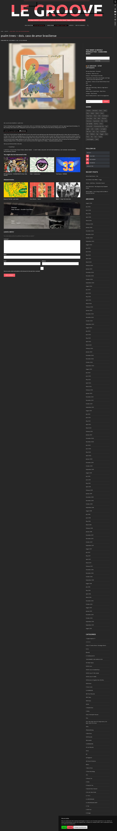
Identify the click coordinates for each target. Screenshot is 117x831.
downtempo (105, 115)
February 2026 (89, 224)
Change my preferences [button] (80, 827)
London (97, 128)
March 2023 (89, 345)
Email (5, 261)
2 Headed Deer (89, 707)
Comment (6, 239)
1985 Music (88, 700)
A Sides (88, 781)
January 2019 (89, 493)
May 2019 (88, 483)
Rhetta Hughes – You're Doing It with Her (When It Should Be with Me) (97, 192)
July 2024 (88, 289)
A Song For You (89, 785)
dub (95, 118)
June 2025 (88, 251)
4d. (86, 754)
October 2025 (89, 237)
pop (97, 131)
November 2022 (90, 358)
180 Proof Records (90, 693)
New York (89, 131)
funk (106, 121)
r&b (87, 134)
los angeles (103, 128)
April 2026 (88, 217)
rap (97, 134)
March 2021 (88, 428)
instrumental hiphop (10, 151)
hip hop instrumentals (53, 149)
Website (44, 261)
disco (95, 115)
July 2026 (88, 206)
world (97, 139)
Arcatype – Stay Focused (91, 93)
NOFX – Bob (88, 85)
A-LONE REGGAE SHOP (91, 802)
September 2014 (90, 621)
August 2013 (89, 628)
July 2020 (88, 445)
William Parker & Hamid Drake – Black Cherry (95, 91)
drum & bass (89, 118)
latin (92, 128)
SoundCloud (11, 146)
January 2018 (89, 531)
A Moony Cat (89, 778)
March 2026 (89, 220)
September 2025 (90, 241)
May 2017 (88, 555)
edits (99, 118)
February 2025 (89, 265)
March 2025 (89, 262)
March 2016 (88, 597)
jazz (106, 126)
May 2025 (88, 255)
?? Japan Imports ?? (90, 638)
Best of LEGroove (80, 25)
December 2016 (89, 569)
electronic (104, 118)
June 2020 (88, 448)
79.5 (87, 775)
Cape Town (37, 149)
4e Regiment (89, 757)
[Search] (88, 25)
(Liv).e (87, 649)
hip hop (96, 123)
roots (88, 136)
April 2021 (88, 424)
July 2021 (88, 414)
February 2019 (89, 490)
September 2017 (90, 545)
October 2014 (89, 618)
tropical (100, 136)
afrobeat (89, 110)
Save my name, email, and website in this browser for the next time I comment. (22, 271)
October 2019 (89, 466)
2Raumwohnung (89, 730)
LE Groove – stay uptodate (94, 67)
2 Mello (88, 711)
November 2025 (90, 234)
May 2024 (88, 296)
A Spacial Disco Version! (91, 788)
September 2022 (90, 365)
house (101, 123)
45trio (87, 750)
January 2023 (89, 351)
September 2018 (90, 507)
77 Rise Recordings (90, 771)
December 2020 (90, 438)
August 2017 (89, 549)
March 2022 (89, 386)
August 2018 (89, 510)
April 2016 (88, 593)
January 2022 (89, 393)
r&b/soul (92, 134)
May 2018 (88, 521)
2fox (87, 718)
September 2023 (90, 324)
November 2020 (90, 441)
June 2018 (88, 517)
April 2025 (88, 258)
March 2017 (88, 562)
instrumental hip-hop (99, 126)
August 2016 (89, 583)
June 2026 (88, 210)
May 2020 (88, 452)
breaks (92, 113)
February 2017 (89, 566)
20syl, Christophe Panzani (92, 714)
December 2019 (89, 462)
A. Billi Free (88, 809)
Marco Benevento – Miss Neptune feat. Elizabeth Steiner (97, 187)
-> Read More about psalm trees (55, 140)
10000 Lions (89, 666)
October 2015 (89, 604)
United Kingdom (90, 139)
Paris (94, 131)
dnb (99, 115)
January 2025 (89, 269)
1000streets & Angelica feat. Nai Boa (95, 680)
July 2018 (88, 514)
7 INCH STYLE (89, 768)
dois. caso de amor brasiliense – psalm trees (13, 123)
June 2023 (88, 334)
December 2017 (89, 535)
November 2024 (90, 275)
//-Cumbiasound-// (90, 655)
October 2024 (89, 279)
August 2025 (89, 244)
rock (106, 134)
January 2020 (89, 459)
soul (95, 136)
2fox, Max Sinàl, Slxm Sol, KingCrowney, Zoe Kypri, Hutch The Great (96, 722)
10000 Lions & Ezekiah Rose (93, 669)
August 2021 (89, 410)
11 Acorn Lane (89, 687)
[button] (115, 5)
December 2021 (89, 396)
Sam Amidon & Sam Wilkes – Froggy (94, 179)
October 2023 (89, 320)
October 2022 (89, 362)
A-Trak (87, 806)
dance (102, 113)
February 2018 (89, 528)
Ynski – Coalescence (35, 174)
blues (88, 113)
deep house (89, 115)
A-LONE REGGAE (90, 799)
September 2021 (90, 407)
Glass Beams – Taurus (35, 199)
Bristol (97, 113)
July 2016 (88, 587)
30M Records (89, 737)
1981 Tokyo (88, 697)
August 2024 (89, 286)
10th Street (88, 683)
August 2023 (89, 327)
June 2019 (88, 479)
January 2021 (89, 434)
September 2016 (90, 580)
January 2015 (89, 611)
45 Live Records (90, 747)
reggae (101, 134)
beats (100, 110)
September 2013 (90, 625)
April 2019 (88, 486)
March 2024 (89, 303)
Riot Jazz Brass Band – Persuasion (93, 71)
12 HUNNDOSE (89, 690)
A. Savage (88, 813)
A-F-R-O (88, 795)
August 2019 (89, 472)
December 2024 (90, 272)
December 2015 (89, 600)
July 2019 (88, 476)
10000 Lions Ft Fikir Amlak (92, 673)
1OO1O (87, 704)
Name (5, 254)
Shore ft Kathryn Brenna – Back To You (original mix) (97, 95)
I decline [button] (70, 827)
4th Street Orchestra (91, 761)
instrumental (72, 149)
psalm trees (20, 149)
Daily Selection (34, 25)
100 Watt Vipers (90, 662)
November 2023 (90, 317)
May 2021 (88, 421)
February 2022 (89, 390)
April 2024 (88, 300)
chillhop (43, 149)
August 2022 (89, 369)
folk (102, 121)
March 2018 (88, 524)
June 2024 (88, 293)
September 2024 (90, 282)
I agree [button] (64, 827)
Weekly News (57, 25)
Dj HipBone (24, 40)
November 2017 (89, 538)
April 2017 (88, 559)
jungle (88, 128)
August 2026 (89, 203)
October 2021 (89, 403)
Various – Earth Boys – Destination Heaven (95, 183)
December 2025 (90, 230)
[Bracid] (88, 652)
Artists (71, 25)
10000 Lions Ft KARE (91, 676)
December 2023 (90, 313)
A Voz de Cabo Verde (91, 792)
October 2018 (89, 504)
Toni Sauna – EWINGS (61, 174)
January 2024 (89, 310)
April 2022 (88, 383)
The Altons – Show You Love (92, 73)
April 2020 (88, 455)
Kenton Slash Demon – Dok (92, 176)
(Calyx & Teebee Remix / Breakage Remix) (96, 645)
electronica (89, 121)
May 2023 (88, 338)
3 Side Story (89, 733)
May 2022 (88, 379)
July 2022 (88, 372)
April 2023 (88, 341)
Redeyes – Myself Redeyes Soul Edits (94, 75)
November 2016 (89, 573)
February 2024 (89, 307)
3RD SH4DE (89, 740)
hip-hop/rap (64, 149)
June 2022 (88, 376)
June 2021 (88, 417)
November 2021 (89, 400)
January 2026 (89, 227)
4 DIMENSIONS (89, 743)
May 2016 (88, 590)
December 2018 (89, 497)
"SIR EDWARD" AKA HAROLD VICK (94, 659)
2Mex (87, 726)
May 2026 (88, 213)
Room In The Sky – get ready (11, 199)
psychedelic (103, 131)
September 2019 (90, 469)
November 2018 (89, 500)
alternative (95, 110)
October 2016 (89, 576)
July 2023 (88, 331)
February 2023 (89, 348)
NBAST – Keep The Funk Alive (63, 199)
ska (92, 136)
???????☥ (88, 642)
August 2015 (89, 607)
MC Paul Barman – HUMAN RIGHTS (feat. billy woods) (15, 174)
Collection (13, 149)
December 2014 (89, 614)
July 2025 (88, 248)
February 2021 (89, 431)
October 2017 (89, 542)
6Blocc (87, 764)
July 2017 (88, 552)
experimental (96, 121)
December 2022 (90, 355)
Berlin (105, 110)
